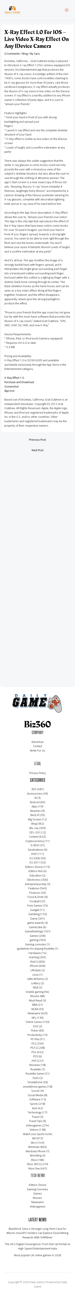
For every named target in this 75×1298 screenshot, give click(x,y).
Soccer (35, 1090)
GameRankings (34, 931)
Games (34, 935)
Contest (34, 836)
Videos (34, 1129)
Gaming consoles (35, 944)
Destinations (35, 849)
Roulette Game (35, 1073)
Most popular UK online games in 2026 (37, 1255)
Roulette (35, 1069)
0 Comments (12, 53)
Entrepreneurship (35, 884)
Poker (34, 1030)
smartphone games (35, 1086)
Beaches (35, 810)
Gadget (34, 910)
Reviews (34, 1065)
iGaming (34, 957)
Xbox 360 (33, 1164)
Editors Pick (36, 871)
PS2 (33, 1043)
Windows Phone (35, 1151)
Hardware (35, 953)
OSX (35, 1026)
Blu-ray (33, 828)
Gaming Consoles (37, 1189)
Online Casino (34, 1022)
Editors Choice (34, 867)
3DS (33, 789)
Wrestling (35, 1155)
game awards (35, 922)
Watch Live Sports (34, 1134)
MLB (35, 987)
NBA (34, 1004)
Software (34, 1099)
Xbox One (34, 1168)
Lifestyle (35, 970)
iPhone (34, 965)
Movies (34, 996)
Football (35, 901)
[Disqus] (37, 511)
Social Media (35, 1095)
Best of (34, 815)
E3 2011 (35, 862)
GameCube (35, 927)
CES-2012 (35, 832)
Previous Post (37, 439)
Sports (34, 1103)
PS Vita (35, 1039)
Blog (25, 53)
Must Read (35, 1000)
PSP (34, 1060)
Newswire (34, 1013)
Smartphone (34, 1082)
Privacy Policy (37, 773)
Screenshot (11, 386)
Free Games (34, 905)
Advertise (37, 742)
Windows (34, 1147)
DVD (34, 854)
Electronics (34, 879)
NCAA (34, 1009)
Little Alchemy (35, 978)
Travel (35, 1116)
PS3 (32, 1047)
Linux (35, 974)
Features (33, 888)
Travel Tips (35, 1121)
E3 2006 (35, 858)
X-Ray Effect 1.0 (14, 377)
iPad (32, 961)
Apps (35, 806)
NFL (34, 1017)
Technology (35, 1112)
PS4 (33, 1052)
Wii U (34, 1142)
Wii (34, 1138)
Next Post (37, 450)
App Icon (9, 390)
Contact (37, 746)
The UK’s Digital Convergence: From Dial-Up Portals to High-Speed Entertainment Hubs (37, 1246)
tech (34, 1108)
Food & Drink (36, 897)
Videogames (34, 1125)
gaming (34, 940)
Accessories (34, 793)
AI (35, 797)
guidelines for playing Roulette (35, 948)
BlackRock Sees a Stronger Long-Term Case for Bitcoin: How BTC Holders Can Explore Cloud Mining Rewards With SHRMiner (37, 1233)
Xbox (34, 1160)
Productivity (35, 1035)
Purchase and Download (19, 382)
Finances (34, 892)
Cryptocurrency (34, 841)
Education (35, 875)
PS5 (35, 1056)
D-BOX (35, 845)
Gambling (34, 914)
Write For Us (37, 750)
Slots (35, 1078)
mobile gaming (35, 992)
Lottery (35, 983)
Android (35, 802)
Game (34, 918)
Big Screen (34, 819)
